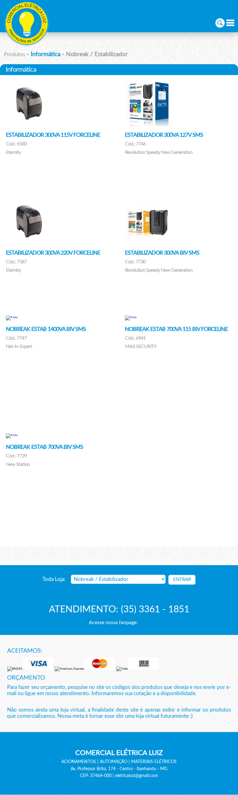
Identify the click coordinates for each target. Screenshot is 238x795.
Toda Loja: (53, 579)
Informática (45, 54)
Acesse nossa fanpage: (113, 622)
